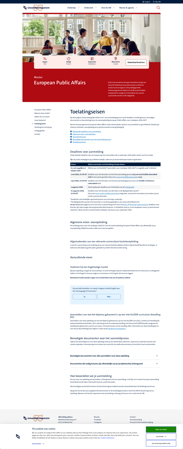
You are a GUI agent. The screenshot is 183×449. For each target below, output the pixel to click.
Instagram (98, 422)
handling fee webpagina (116, 329)
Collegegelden (39, 131)
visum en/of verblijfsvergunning (107, 193)
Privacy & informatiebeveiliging (141, 422)
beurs (125, 204)
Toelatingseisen (40, 124)
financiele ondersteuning (139, 204)
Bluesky (97, 417)
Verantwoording (136, 419)
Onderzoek (88, 7)
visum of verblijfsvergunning (126, 177)
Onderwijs (71, 7)
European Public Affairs (42, 110)
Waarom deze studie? (42, 113)
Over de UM (106, 7)
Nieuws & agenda (126, 7)
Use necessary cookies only (161, 443)
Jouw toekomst (40, 120)
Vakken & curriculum (42, 117)
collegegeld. (130, 187)
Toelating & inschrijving (43, 127)
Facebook (97, 419)
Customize (160, 436)
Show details (36, 444)
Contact (37, 134)
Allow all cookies (161, 429)
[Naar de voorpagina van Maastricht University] (36, 7)
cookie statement (107, 438)
